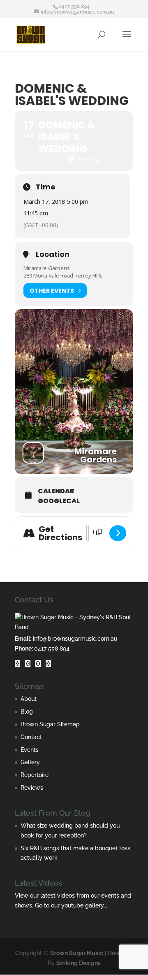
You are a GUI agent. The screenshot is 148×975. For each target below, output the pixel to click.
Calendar (56, 491)
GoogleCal (59, 501)
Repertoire (35, 775)
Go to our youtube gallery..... (72, 905)
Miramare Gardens (46, 268)
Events (30, 749)
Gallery (30, 762)
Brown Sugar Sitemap (50, 724)
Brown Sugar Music (76, 953)
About (29, 698)
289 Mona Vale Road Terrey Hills (63, 275)
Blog (27, 711)
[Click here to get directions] (117, 533)
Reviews (32, 787)
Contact (31, 737)
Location (52, 254)
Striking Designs (78, 963)
